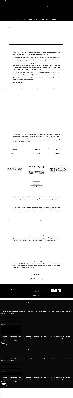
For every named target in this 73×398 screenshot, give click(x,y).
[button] (36, 187)
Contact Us (37, 291)
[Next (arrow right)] (1, 397)
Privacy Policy (26, 340)
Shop (30, 19)
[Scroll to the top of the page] (0, 298)
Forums (54, 19)
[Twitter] (55, 290)
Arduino (31, 72)
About (19, 19)
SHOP (50, 261)
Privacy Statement (32, 287)
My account (45, 19)
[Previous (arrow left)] (0, 397)
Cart (36, 19)
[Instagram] (59, 290)
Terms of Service (41, 287)
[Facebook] (52, 290)
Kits (24, 19)
